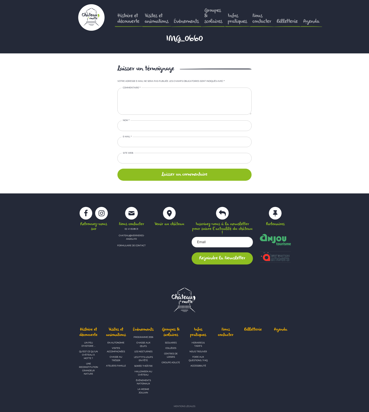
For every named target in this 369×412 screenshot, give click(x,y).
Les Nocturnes (143, 351)
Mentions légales (184, 406)
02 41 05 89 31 (131, 229)
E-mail (127, 136)
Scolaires (171, 342)
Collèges (170, 348)
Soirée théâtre (143, 366)
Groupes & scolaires (171, 332)
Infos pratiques (198, 332)
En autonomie (115, 342)
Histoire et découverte (88, 332)
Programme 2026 (143, 337)
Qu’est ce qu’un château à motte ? (88, 355)
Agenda (280, 330)
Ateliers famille (116, 365)
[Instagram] (101, 215)
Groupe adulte (171, 362)
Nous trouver (198, 351)
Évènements (143, 330)
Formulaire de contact (131, 245)
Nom (126, 120)
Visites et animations (116, 332)
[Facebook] (86, 215)
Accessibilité (198, 365)
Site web (128, 153)
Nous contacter (226, 332)
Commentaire (131, 87)
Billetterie (253, 330)
